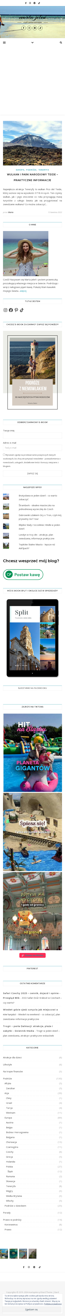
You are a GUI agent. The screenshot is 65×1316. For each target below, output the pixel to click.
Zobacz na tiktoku (34, 955)
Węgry (9, 1190)
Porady (7, 1212)
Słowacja (10, 1181)
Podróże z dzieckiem (15, 1205)
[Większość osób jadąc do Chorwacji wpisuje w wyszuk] (4, 1254)
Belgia (9, 1127)
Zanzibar (10, 1088)
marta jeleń (32, 17)
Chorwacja (11, 1142)
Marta (10, 212)
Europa (20, 170)
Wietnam (10, 1112)
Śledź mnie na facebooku (32, 688)
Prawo (8, 1229)
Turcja (9, 1107)
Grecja (9, 1156)
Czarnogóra (12, 1146)
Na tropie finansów (13, 1071)
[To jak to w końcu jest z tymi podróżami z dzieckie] (23, 1254)
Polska (9, 1166)
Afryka (8, 1083)
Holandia (10, 1161)
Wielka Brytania (14, 1195)
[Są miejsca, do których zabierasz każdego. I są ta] (33, 1254)
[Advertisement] (32, 81)
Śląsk (10, 1171)
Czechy (9, 1151)
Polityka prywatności (53, 1304)
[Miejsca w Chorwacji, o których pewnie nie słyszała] (14, 1254)
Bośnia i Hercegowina (17, 1132)
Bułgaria (10, 1137)
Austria (9, 1122)
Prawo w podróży (12, 1219)
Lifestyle (7, 1064)
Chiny (8, 1098)
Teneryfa (43, 170)
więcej (23, 290)
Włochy (10, 1200)
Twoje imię (8, 430)
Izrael (9, 1102)
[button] (32, 752)
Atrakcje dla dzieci (12, 1057)
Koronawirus (11, 1224)
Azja (7, 1093)
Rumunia (10, 1176)
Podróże (31, 170)
